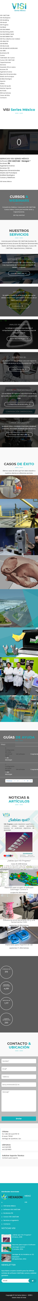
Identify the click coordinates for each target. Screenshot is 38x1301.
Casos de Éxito (5, 95)
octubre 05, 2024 (16, 893)
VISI (26, 1202)
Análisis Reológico (6, 79)
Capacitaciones (5, 62)
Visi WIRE (3, 51)
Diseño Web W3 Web (19, 1298)
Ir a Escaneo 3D (17, 306)
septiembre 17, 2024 (16, 948)
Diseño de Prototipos (7, 77)
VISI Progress (4, 25)
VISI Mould (3, 22)
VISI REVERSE (4, 44)
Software (15, 161)
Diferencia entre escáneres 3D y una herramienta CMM (19, 921)
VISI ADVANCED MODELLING (9, 48)
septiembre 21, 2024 (16, 925)
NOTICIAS (3, 91)
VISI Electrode (4, 46)
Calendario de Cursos (7, 58)
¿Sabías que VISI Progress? (19, 861)
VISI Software (20, 754)
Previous (9, 781)
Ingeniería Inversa (6, 72)
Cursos (2, 55)
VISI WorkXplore (5, 18)
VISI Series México (9, 1206)
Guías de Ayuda (5, 86)
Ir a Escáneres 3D (18, 369)
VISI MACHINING (5, 29)
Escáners (5, 163)
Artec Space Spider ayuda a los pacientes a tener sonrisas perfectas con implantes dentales (19, 678)
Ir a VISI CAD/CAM (18, 273)
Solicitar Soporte (5, 88)
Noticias (24, 864)
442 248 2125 (6, 1147)
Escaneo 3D (4, 69)
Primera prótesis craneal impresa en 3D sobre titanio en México (19, 643)
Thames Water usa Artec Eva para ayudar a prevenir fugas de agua (19, 489)
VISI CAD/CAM (4, 15)
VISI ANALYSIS (4, 41)
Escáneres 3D (4, 53)
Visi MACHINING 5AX (6, 37)
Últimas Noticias (5, 93)
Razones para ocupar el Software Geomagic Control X (19, 888)
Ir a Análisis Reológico (18, 339)
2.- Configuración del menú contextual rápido (9, 752)
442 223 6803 (6, 1149)
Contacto (3, 98)
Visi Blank (3, 27)
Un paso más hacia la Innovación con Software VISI (19, 609)
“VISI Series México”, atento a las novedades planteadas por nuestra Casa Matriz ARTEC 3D (19, 543)
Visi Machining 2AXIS (7, 32)
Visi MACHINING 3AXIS (7, 34)
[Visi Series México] (19, 7)
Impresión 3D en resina (7, 67)
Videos (2, 84)
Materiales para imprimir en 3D (19, 945)
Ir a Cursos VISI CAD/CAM (18, 435)
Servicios (3, 65)
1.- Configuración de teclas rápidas (9, 767)
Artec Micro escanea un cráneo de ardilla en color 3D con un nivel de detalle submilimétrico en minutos (19, 574)
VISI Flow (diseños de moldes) (10, 39)
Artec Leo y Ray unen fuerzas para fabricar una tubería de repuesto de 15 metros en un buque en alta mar (19, 515)
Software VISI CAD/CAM (11, 1209)
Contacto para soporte (10, 1158)
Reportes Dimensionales (8, 74)
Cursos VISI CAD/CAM (7, 60)
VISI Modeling (4, 20)
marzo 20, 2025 (16, 864)
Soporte (2, 81)
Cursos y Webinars (7, 177)
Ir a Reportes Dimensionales (18, 404)
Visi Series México (21, 1295)
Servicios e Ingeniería (11, 1220)
